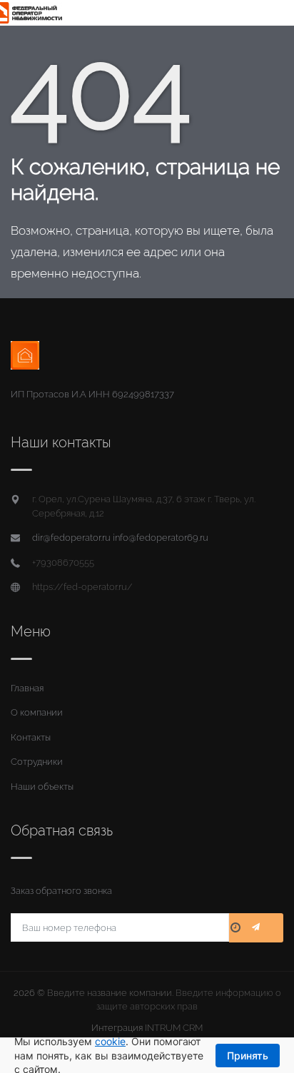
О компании (37, 712)
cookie (110, 1041)
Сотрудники (37, 761)
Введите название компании (109, 992)
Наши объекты (42, 786)
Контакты (31, 737)
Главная (27, 688)
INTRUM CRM (174, 1027)
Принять (247, 1055)
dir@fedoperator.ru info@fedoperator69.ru (120, 537)
